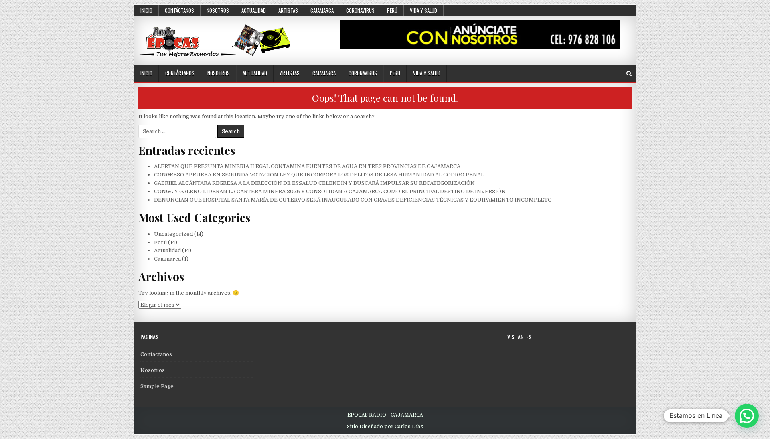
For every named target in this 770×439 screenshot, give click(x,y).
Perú (392, 10)
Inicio (146, 10)
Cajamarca (322, 10)
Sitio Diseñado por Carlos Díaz (385, 426)
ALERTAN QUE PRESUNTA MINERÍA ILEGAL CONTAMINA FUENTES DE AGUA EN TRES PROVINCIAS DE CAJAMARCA (307, 166)
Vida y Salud (423, 10)
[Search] (629, 74)
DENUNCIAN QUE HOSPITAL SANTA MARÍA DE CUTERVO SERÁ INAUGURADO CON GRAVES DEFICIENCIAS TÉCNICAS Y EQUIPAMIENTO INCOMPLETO (353, 200)
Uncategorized (173, 234)
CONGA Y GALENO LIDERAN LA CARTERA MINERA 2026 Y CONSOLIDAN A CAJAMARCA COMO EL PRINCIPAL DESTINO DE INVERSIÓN (330, 191)
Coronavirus (360, 10)
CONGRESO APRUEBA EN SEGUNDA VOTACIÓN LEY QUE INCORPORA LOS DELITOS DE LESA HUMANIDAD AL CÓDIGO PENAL (319, 175)
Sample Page (157, 386)
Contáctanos (179, 10)
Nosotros (218, 10)
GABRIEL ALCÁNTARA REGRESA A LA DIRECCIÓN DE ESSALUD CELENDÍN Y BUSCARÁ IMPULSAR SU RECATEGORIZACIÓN (314, 183)
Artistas (288, 10)
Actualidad (253, 10)
